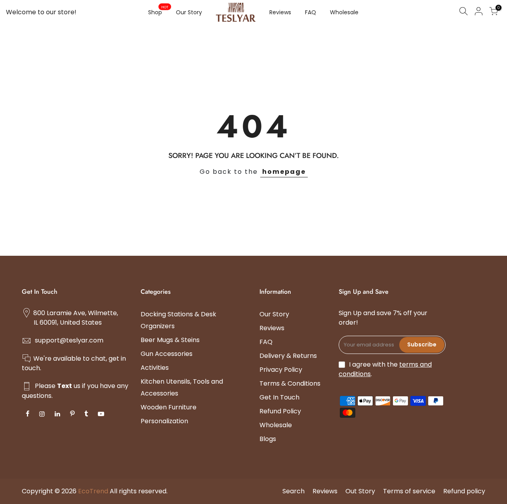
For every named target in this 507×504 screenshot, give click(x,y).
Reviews (280, 12)
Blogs (267, 438)
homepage (284, 171)
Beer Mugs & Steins (170, 339)
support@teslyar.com (69, 340)
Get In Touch (279, 397)
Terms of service (409, 491)
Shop (158, 11)
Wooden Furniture (168, 407)
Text (64, 385)
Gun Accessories (167, 353)
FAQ (310, 12)
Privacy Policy (280, 369)
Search (293, 491)
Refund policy (464, 491)
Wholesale (344, 12)
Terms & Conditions (289, 383)
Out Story (360, 491)
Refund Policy (280, 411)
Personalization (164, 421)
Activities (155, 367)
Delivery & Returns (288, 355)
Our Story (189, 12)
